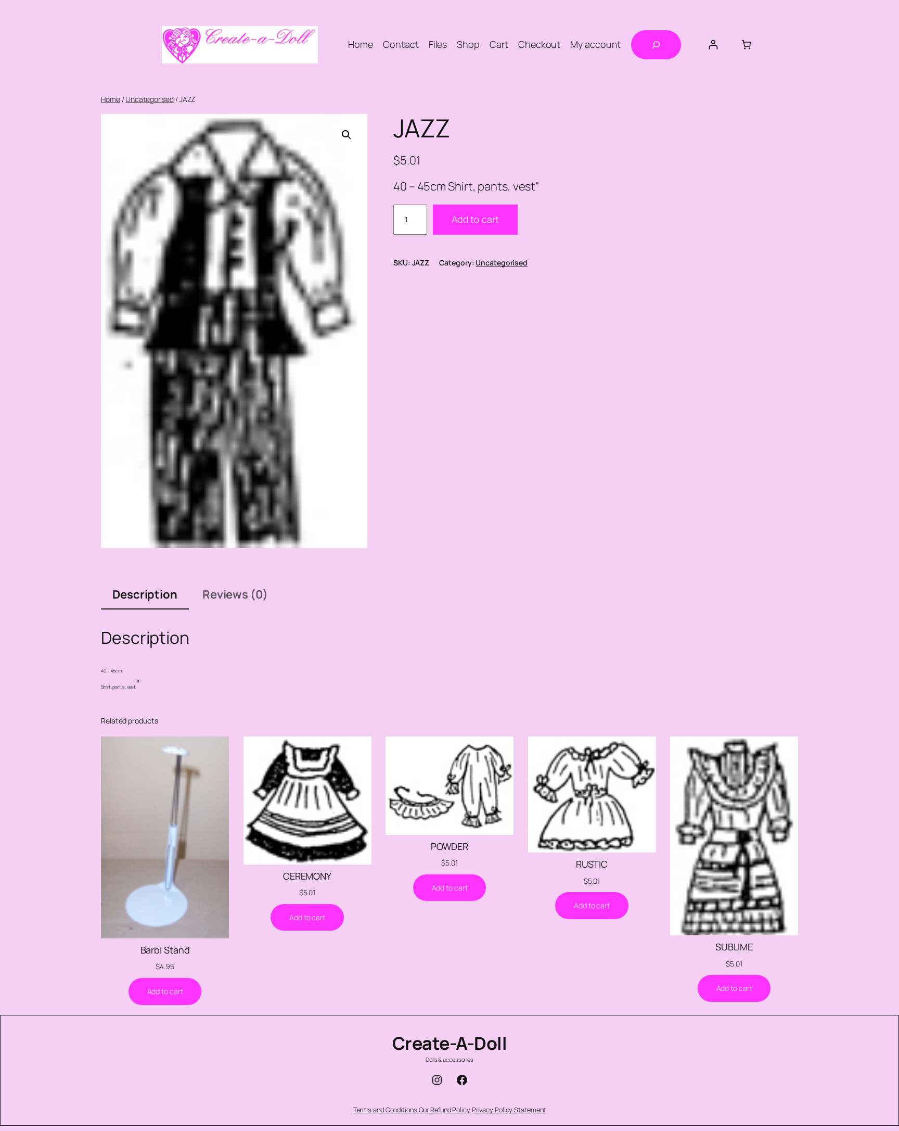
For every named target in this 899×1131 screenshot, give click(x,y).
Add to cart (475, 219)
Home (110, 99)
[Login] (713, 44)
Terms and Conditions (385, 1109)
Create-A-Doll (449, 1043)
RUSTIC (592, 864)
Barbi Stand (165, 950)
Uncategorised (149, 99)
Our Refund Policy (444, 1109)
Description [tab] (144, 594)
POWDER (449, 846)
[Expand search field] (656, 44)
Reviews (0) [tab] (235, 594)
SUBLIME (734, 947)
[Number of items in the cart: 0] (746, 44)
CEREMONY (307, 876)
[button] (346, 134)
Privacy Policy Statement (509, 1109)
